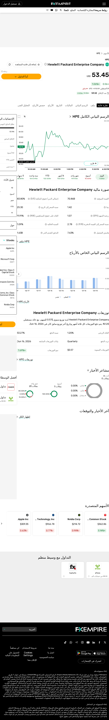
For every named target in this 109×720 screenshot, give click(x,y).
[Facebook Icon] (99, 642)
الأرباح (51, 105)
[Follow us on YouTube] (52, 10)
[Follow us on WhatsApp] (56, 10)
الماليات (69, 105)
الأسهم (106, 53)
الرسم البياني (81, 105)
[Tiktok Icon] (65, 642)
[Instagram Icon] (82, 642)
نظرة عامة (103, 105)
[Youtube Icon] (88, 642)
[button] (104, 4)
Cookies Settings (28, 654)
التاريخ (59, 105)
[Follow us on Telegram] (47, 10)
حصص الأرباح (39, 105)
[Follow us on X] (61, 10)
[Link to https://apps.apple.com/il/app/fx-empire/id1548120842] (99, 653)
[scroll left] (5, 523)
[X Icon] (105, 642)
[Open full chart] (19, 116)
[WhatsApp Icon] (71, 642)
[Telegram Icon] (76, 642)
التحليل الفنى (24, 105)
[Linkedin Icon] (93, 642)
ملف (93, 105)
